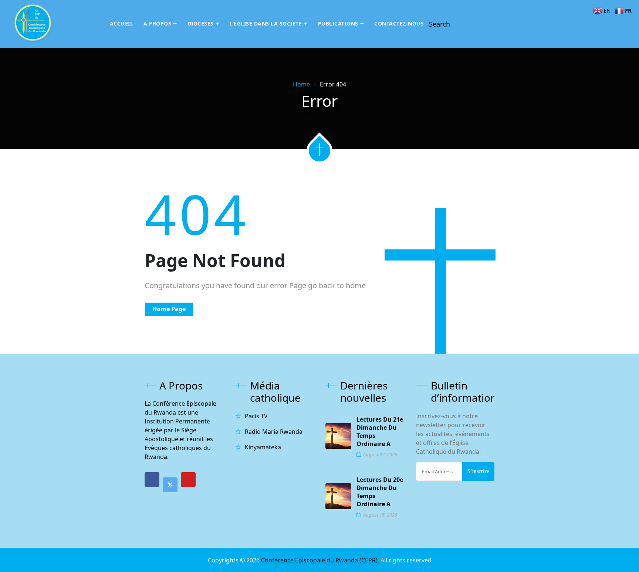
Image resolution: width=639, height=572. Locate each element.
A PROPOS (157, 23)
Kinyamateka (263, 447)
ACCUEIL (121, 23)
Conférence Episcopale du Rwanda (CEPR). (321, 560)
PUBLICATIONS (338, 23)
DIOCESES (200, 23)
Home (301, 84)
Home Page (169, 309)
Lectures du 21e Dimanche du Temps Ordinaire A (379, 431)
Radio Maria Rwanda (273, 432)
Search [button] (439, 24)
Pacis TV (256, 416)
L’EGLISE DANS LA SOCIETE (266, 23)
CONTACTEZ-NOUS (399, 23)
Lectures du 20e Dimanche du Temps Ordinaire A (379, 492)
